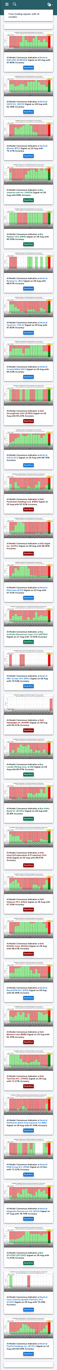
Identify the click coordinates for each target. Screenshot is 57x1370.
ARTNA (9, 622)
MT (6, 357)
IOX (7, 843)
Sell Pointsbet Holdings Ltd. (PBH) (25, 500)
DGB (7, 1155)
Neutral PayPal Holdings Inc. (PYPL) (27, 1345)
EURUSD (9, 48)
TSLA (8, 313)
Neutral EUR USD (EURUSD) (27, 59)
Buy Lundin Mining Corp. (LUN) (25, 765)
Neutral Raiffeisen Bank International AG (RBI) (27, 1121)
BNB (7, 1022)
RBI (7, 1110)
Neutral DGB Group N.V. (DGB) (27, 1165)
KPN (7, 978)
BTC (7, 136)
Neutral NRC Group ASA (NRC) (27, 677)
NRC (7, 666)
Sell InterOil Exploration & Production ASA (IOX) (27, 855)
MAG (7, 1199)
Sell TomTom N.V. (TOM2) (25, 1077)
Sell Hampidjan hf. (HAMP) (25, 721)
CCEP (8, 1287)
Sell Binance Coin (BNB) (25, 1033)
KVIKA (8, 799)
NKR (7, 224)
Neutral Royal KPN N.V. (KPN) (27, 989)
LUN (7, 755)
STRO (8, 401)
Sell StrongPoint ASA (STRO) (25, 412)
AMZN (8, 180)
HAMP (8, 710)
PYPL (8, 1334)
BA (6, 269)
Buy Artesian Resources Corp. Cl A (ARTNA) (27, 633)
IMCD (8, 92)
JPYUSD (9, 1243)
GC (6, 445)
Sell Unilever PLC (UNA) (25, 900)
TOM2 (8, 1066)
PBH (7, 489)
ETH (7, 578)
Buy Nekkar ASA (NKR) (25, 235)
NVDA (8, 934)
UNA (7, 890)
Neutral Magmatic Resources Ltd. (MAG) (27, 1210)
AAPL (8, 534)
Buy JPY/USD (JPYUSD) (25, 1254)
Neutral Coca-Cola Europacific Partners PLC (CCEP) (27, 1300)
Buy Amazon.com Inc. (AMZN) (25, 191)
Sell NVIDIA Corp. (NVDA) (25, 945)
